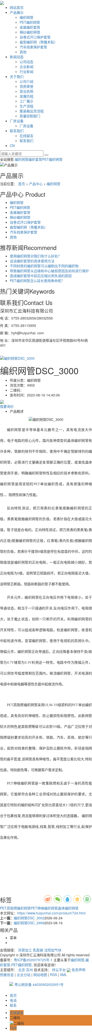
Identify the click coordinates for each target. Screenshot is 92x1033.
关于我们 (17, 76)
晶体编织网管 (68, 908)
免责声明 (78, 969)
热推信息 (7, 974)
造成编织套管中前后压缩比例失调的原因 (41, 275)
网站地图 (40, 974)
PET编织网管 (30, 22)
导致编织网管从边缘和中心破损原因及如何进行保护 (49, 270)
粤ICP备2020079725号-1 (33, 959)
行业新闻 (26, 71)
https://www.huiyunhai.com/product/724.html (51, 912)
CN (12, 145)
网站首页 (17, 7)
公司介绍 (26, 81)
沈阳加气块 (52, 949)
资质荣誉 (26, 86)
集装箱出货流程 (32, 110)
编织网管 (26, 17)
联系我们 (17, 130)
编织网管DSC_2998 (29, 922)
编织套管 (35, 159)
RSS (53, 974)
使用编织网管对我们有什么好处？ (35, 255)
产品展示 (17, 12)
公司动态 (26, 61)
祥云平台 (59, 969)
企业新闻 (26, 66)
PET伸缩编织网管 (44, 908)
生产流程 (26, 106)
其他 (23, 51)
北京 (21, 969)
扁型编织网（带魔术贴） (38, 41)
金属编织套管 (30, 27)
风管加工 (25, 949)
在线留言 (26, 135)
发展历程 (26, 96)
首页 (21, 183)
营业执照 (26, 91)
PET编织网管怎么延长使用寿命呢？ (37, 280)
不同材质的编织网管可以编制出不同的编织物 (44, 265)
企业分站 (23, 974)
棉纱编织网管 (30, 32)
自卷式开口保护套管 (35, 37)
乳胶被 (38, 949)
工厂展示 (26, 101)
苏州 (29, 969)
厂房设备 (17, 120)
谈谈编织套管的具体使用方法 (32, 260)
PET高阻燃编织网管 (15, 908)
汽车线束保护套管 (33, 46)
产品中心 (36, 183)
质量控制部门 (30, 115)
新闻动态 (17, 56)
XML (63, 974)
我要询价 (7, 406)
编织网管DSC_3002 (29, 917)
